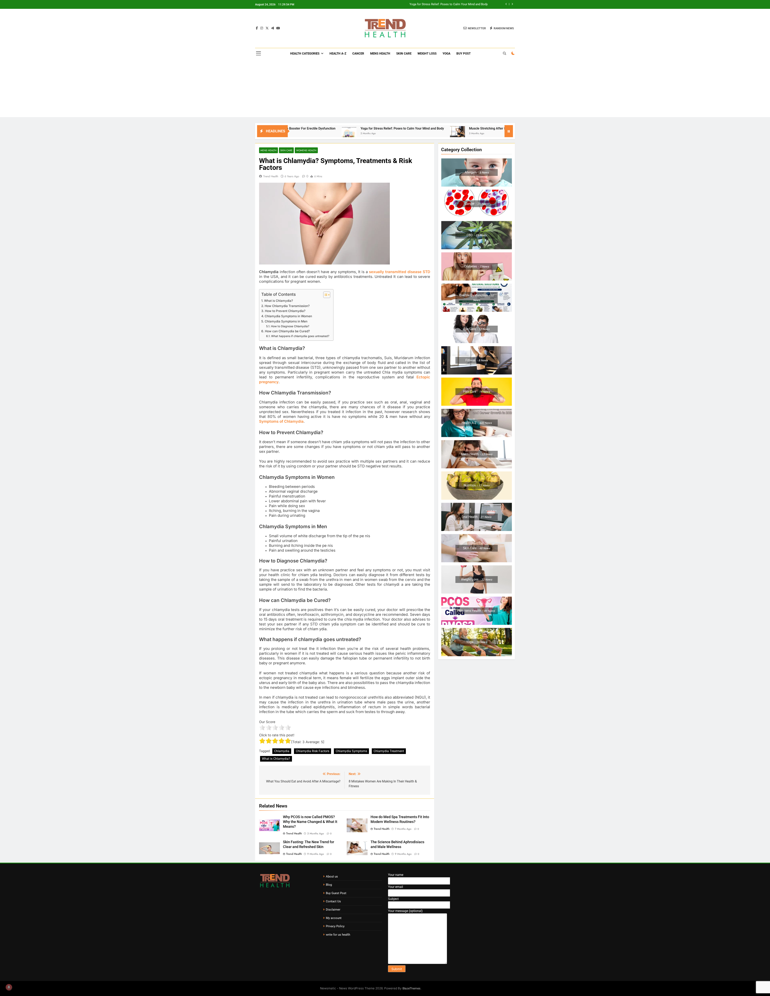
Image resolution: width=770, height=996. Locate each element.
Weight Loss (427, 53)
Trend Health (270, 176)
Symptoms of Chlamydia (281, 421)
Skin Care (403, 53)
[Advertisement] (385, 89)
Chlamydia (281, 751)
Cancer (358, 53)
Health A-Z (337, 53)
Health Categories (304, 53)
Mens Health (380, 53)
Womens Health (306, 150)
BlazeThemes (411, 988)
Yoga (446, 53)
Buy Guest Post (336, 893)
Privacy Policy (335, 926)
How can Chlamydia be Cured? (287, 331)
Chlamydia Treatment (389, 751)
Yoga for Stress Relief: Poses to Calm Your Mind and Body (319, 128)
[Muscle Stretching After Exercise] (374, 133)
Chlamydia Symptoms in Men (286, 321)
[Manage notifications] (9, 987)
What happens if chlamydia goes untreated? (300, 336)
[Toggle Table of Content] (324, 294)
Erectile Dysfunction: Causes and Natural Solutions (453, 4)
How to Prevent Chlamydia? (285, 311)
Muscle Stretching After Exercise (410, 128)
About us (332, 876)
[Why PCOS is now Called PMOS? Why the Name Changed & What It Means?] (447, 133)
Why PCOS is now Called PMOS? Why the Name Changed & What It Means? (310, 822)
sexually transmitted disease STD (399, 272)
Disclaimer (333, 909)
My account (333, 918)
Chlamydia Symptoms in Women (288, 316)
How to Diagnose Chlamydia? (290, 326)
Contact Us (333, 901)
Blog (329, 885)
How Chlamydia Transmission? (287, 306)
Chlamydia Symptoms (351, 751)
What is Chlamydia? (278, 301)
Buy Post (463, 53)
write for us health (338, 934)
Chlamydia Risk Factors (312, 751)
